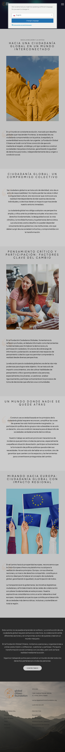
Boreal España (36, 718)
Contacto (7, 728)
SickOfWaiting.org (38, 728)
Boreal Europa (36, 715)
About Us (7, 724)
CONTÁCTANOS (32, 668)
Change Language (32, 21)
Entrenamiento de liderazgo (40, 724)
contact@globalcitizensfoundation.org (44, 700)
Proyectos (7, 715)
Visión (6, 721)
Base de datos (8, 718)
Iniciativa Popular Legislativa (41, 721)
